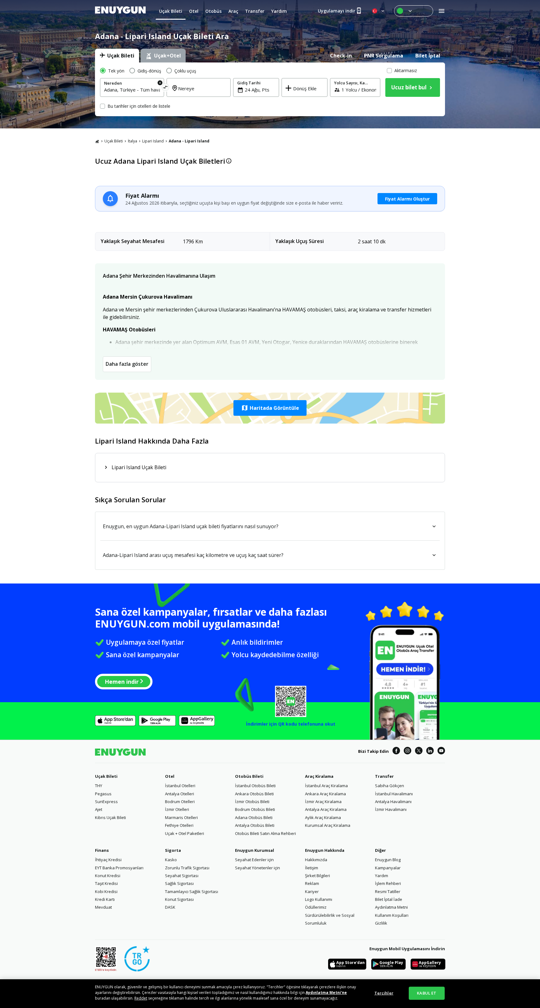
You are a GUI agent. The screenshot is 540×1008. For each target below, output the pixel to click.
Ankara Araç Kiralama (325, 794)
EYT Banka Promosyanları (119, 868)
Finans (102, 850)
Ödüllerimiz (316, 907)
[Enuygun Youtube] (441, 751)
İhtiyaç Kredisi (108, 859)
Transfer (384, 776)
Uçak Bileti (113, 141)
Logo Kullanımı (318, 899)
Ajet (98, 809)
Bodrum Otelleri (180, 801)
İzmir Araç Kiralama (323, 801)
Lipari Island (153, 141)
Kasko (171, 859)
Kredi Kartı (105, 899)
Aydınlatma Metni (391, 907)
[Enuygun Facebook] (396, 751)
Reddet (140, 998)
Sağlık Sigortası (179, 883)
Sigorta (173, 850)
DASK (170, 907)
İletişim (311, 868)
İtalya (132, 141)
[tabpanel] (270, 89)
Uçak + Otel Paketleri (184, 833)
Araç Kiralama (319, 776)
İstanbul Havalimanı (394, 794)
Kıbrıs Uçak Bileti (110, 817)
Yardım (381, 875)
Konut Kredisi (107, 875)
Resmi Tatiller (387, 891)
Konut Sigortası (179, 899)
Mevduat (103, 907)
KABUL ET (426, 993)
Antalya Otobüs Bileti (254, 825)
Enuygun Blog (388, 859)
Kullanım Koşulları (391, 915)
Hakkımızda (316, 859)
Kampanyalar (388, 868)
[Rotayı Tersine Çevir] (165, 88)
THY (98, 785)
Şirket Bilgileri (317, 875)
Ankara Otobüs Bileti (254, 794)
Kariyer (312, 891)
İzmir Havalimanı (391, 809)
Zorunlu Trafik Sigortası (187, 868)
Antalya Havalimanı (393, 801)
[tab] (117, 55)
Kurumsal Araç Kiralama (327, 825)
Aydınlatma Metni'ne (326, 992)
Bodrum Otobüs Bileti (255, 809)
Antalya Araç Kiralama (326, 809)
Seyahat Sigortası (181, 875)
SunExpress (106, 801)
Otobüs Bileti (249, 776)
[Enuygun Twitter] (418, 751)
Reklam (312, 883)
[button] (270, 408)
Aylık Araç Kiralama (323, 817)
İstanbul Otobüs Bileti (255, 785)
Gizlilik (381, 923)
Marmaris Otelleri (181, 817)
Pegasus (103, 794)
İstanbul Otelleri (180, 785)
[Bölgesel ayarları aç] (378, 10)
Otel (169, 776)
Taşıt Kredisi (106, 883)
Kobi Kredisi (106, 891)
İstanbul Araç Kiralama (326, 785)
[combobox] (132, 90)
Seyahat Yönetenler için (257, 868)
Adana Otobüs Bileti (253, 817)
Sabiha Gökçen (389, 785)
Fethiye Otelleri (179, 825)
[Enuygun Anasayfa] (120, 11)
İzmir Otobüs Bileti (252, 801)
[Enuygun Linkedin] (430, 751)
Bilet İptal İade (388, 899)
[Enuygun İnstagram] (407, 751)
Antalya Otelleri (179, 794)
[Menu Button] (413, 11)
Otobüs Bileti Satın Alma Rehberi (265, 833)
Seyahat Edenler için (254, 859)
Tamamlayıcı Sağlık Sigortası (191, 891)
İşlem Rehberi (388, 883)
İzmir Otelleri (177, 809)
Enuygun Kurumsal (254, 850)
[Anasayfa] (97, 141)
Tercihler (383, 993)
